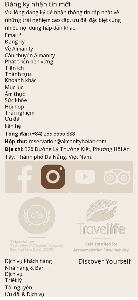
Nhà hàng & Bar (24, 267)
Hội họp (14, 106)
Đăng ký (15, 42)
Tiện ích (14, 67)
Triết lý (13, 280)
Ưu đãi (13, 118)
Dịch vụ (13, 273)
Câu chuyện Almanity (30, 55)
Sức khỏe (16, 100)
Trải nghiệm (19, 112)
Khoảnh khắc (20, 80)
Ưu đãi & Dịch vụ (24, 294)
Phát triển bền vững (29, 61)
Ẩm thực (15, 94)
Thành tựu (18, 74)
